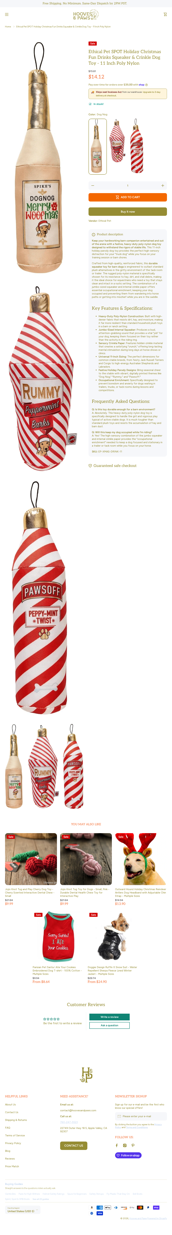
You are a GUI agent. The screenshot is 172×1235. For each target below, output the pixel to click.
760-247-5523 (69, 1122)
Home (8, 26)
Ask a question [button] (109, 1025)
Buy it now (128, 211)
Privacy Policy (13, 1143)
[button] (165, 14)
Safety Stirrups (96, 1194)
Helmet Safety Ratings (53, 1194)
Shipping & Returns (16, 1120)
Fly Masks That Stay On (118, 1194)
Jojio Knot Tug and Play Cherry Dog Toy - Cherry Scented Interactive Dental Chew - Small (29, 893)
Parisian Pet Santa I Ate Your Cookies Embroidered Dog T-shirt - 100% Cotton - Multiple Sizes (57, 970)
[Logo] (86, 14)
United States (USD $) (21, 1211)
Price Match (12, 1166)
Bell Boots (137, 1194)
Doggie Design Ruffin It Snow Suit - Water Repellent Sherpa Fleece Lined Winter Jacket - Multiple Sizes (112, 970)
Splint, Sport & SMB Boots (17, 1199)
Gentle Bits (10, 1194)
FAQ (7, 1127)
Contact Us (11, 1112)
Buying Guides (14, 1184)
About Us (10, 1104)
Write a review (110, 1017)
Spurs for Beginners (77, 1194)
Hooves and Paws (138, 1218)
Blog (7, 1150)
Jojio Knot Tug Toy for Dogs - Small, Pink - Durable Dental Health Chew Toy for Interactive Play (84, 893)
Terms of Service (15, 1135)
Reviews (10, 1158)
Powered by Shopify (157, 1218)
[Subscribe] (163, 1116)
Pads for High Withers (29, 1194)
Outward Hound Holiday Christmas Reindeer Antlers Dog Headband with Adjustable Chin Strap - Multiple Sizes (140, 893)
